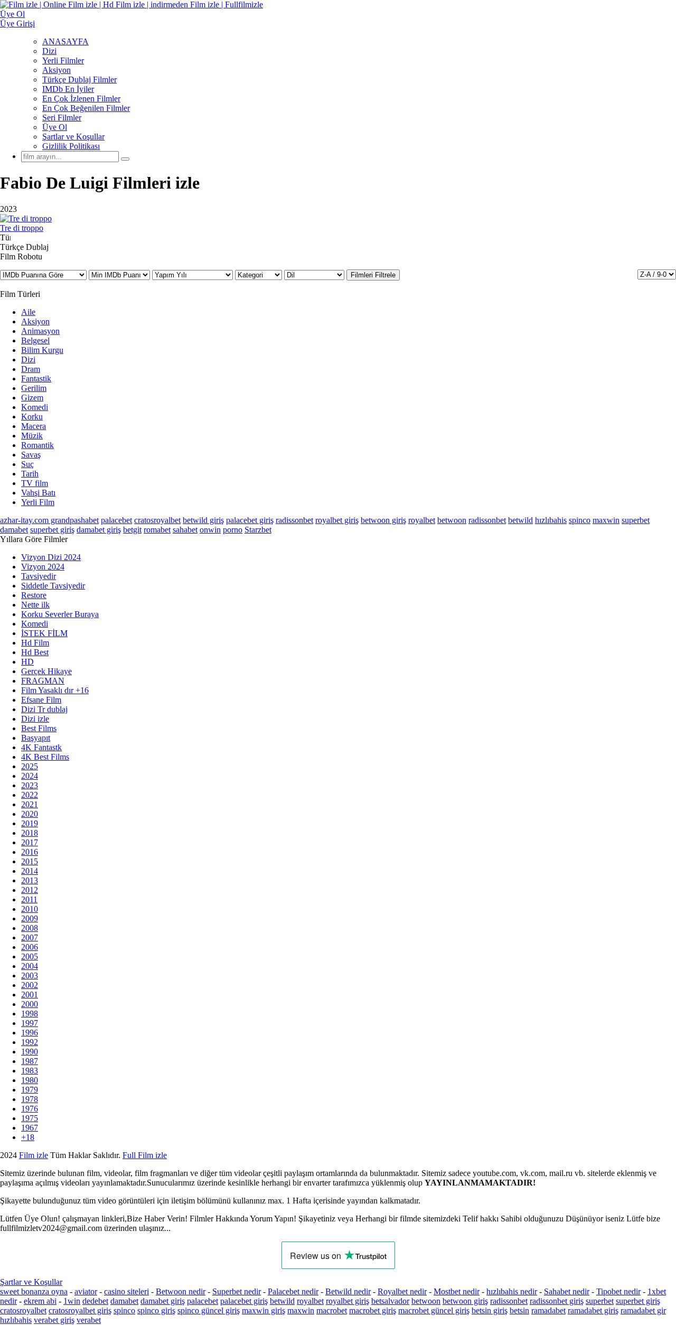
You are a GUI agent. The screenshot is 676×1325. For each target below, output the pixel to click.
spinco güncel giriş (208, 1310)
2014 (29, 870)
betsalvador (390, 1300)
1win (71, 1300)
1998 (29, 1013)
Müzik (32, 435)
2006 (29, 947)
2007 (29, 937)
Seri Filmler (61, 117)
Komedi (34, 407)
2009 (29, 918)
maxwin (606, 520)
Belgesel (35, 340)
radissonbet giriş (557, 1300)
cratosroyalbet (157, 520)
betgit (132, 529)
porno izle (38, 1155)
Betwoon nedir (180, 1291)
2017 (29, 842)
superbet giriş (52, 529)
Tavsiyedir (38, 576)
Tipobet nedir (618, 1291)
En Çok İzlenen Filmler (81, 98)
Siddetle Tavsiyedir (53, 585)
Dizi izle (35, 718)
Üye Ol (54, 127)
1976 (29, 1108)
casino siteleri (126, 1291)
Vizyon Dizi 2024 (51, 557)
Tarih (30, 473)
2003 (29, 975)
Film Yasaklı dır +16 (55, 690)
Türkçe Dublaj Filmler (79, 79)
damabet (14, 529)
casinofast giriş (395, 1155)
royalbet (421, 520)
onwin (210, 529)
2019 (29, 823)
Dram (30, 369)
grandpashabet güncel (464, 1155)
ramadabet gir (643, 1310)
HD (27, 661)
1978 (29, 1099)
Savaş (31, 454)
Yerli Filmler (63, 60)
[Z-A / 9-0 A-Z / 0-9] (656, 274)
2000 (29, 1004)
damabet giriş (99, 529)
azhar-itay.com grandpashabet (49, 520)
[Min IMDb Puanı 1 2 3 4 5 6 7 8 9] (120, 274)
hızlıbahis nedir (511, 1291)
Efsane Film (41, 699)
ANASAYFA (65, 41)
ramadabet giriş (593, 1310)
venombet (143, 1155)
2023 (29, 785)
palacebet (116, 520)
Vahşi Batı (38, 492)
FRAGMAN (42, 680)
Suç (27, 464)
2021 (29, 804)
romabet (157, 529)
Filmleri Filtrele (373, 275)
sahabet (185, 529)
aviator (85, 1291)
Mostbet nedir (457, 1291)
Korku (32, 416)
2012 (29, 889)
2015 (29, 861)
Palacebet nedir (293, 1291)
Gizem (32, 397)
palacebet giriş (250, 520)
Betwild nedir (348, 1291)
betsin (519, 1310)
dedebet (95, 1300)
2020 (29, 813)
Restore (33, 595)
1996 (29, 1032)
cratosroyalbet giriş (80, 1310)
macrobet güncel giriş (434, 1310)
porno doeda (78, 1155)
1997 (29, 1023)
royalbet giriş (337, 520)
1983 (29, 1070)
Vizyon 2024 (42, 566)
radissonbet (294, 520)
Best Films (39, 728)
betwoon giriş (383, 520)
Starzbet (258, 529)
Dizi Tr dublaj (44, 709)
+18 (27, 1137)
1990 (29, 1051)
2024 (29, 775)
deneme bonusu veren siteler (214, 1155)
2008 (29, 927)
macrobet (331, 1310)
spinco (579, 520)
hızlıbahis (551, 520)
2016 (29, 851)
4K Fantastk (41, 747)
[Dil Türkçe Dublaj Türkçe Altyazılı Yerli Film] (315, 274)
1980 (29, 1080)
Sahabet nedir (566, 1291)
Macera (33, 426)
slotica (109, 1155)
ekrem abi (40, 1300)
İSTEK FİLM (44, 633)
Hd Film (35, 642)
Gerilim (33, 388)
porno (232, 529)
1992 (29, 1042)
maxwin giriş (263, 1310)
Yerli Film (37, 502)
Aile (28, 311)
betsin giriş (490, 1310)
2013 (29, 880)
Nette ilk (35, 604)
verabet (89, 1319)
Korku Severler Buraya (60, 614)
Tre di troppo (21, 227)
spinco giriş (156, 1310)
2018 (29, 832)
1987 (29, 1061)
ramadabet (548, 1310)
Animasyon (40, 330)
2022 (29, 794)
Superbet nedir (236, 1291)
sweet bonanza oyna (34, 1291)
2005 (29, 956)
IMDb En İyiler (68, 89)
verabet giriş (54, 1319)
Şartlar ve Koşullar (73, 136)
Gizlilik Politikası (71, 146)
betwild (520, 520)
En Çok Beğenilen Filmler (86, 108)
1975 (29, 1118)
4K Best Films (45, 756)
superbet (636, 520)
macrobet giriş (372, 1310)
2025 (29, 766)
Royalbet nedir (402, 1291)
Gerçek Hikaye (46, 671)
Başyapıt (35, 737)
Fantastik (36, 378)
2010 (29, 908)
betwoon (451, 520)
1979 (29, 1089)
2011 (29, 899)
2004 (29, 966)
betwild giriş (203, 520)
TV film (34, 483)
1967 (29, 1127)
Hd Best (35, 652)
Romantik (37, 445)
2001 (29, 994)
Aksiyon (56, 70)
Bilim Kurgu (42, 350)
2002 (29, 985)
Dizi (49, 50)
